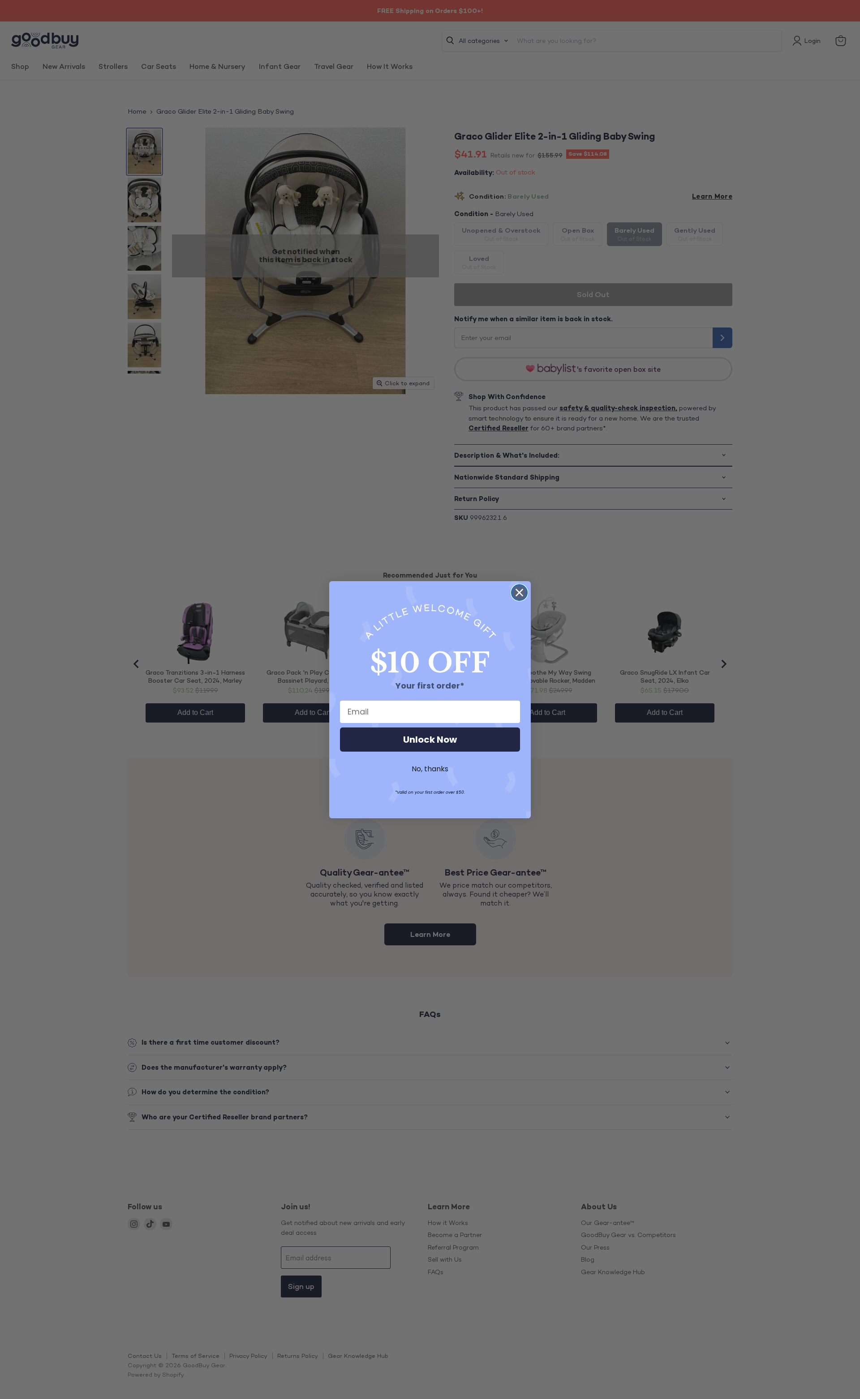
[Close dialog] (519, 592)
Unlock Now (430, 739)
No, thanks (430, 769)
